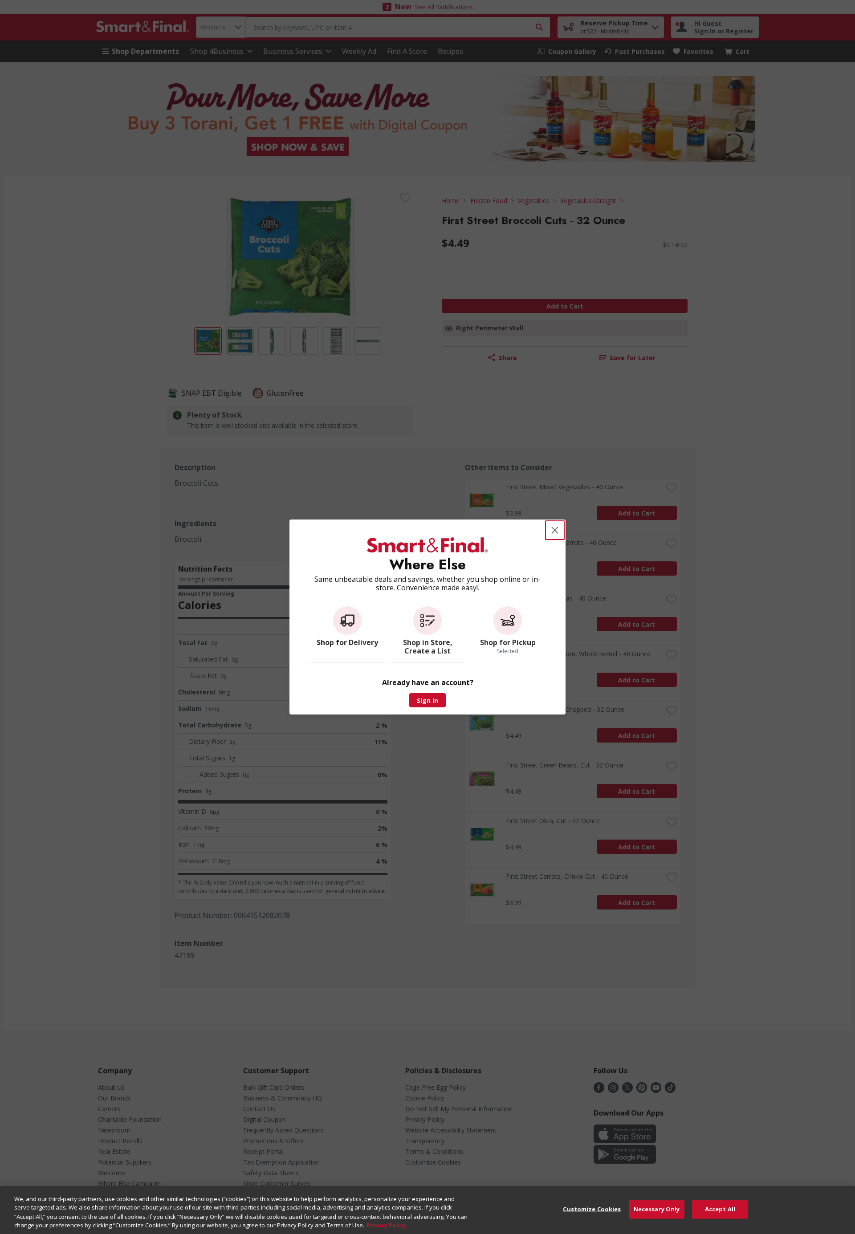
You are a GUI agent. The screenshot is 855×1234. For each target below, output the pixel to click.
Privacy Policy (386, 1225)
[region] (427, 1210)
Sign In (427, 700)
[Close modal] (555, 530)
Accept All (720, 1209)
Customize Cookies (592, 1209)
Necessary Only (657, 1209)
